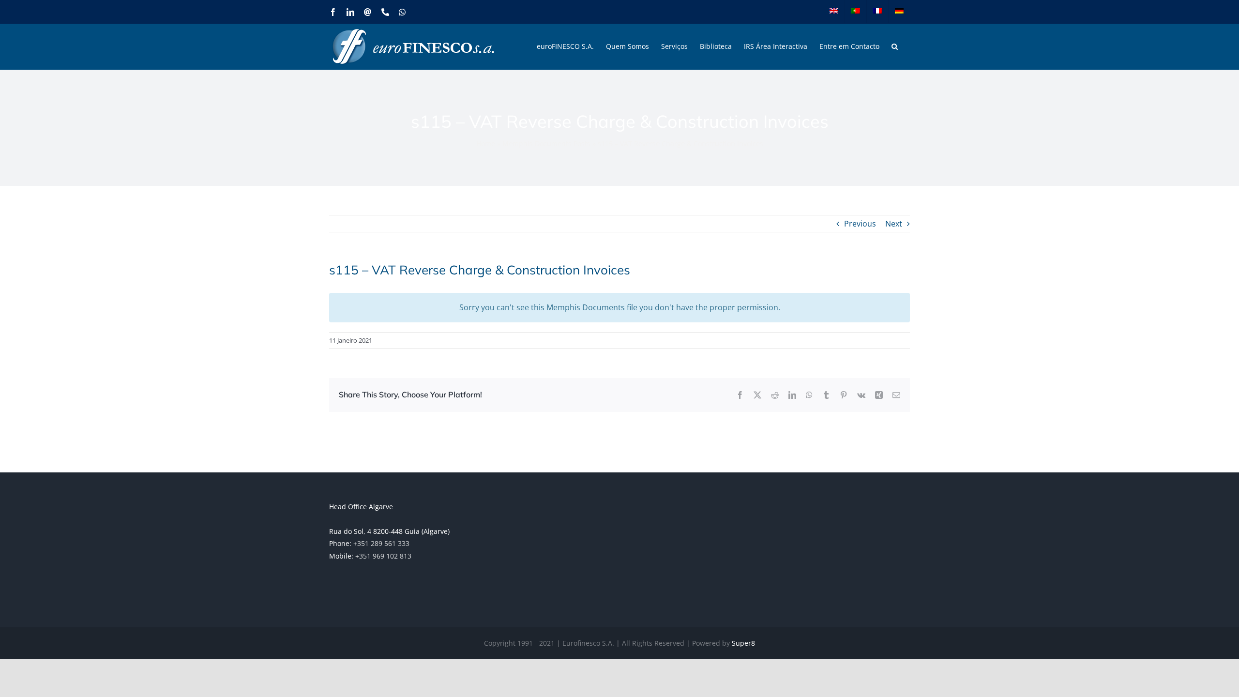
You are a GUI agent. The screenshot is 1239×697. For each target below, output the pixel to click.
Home (485, 143)
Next (893, 223)
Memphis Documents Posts (546, 143)
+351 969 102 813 (383, 556)
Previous (860, 223)
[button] (894, 46)
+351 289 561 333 (381, 543)
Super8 (743, 643)
